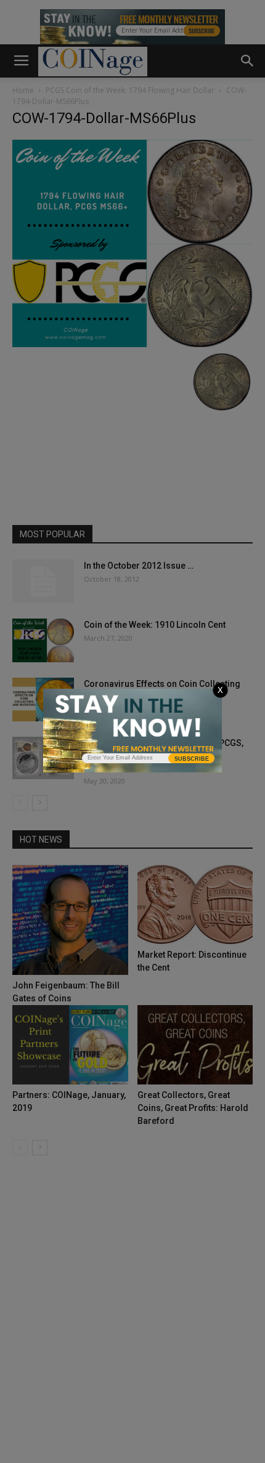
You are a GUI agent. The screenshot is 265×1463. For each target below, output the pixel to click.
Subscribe (191, 759)
